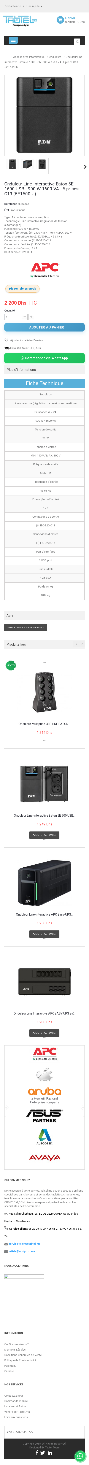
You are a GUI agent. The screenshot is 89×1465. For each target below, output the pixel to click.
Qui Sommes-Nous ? (16, 1344)
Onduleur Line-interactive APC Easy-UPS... (44, 914)
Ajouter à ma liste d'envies (26, 340)
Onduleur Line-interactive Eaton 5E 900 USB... (44, 815)
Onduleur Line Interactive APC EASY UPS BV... (44, 1013)
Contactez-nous (14, 6)
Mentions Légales (15, 1349)
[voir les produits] (45, 1055)
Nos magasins (20, 1432)
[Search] (77, 42)
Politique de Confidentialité (20, 1360)
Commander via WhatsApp (46, 358)
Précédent (4, 167)
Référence (10, 203)
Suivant (85, 167)
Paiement (10, 1365)
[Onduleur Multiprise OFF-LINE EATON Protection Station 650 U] (44, 692)
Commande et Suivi (16, 1401)
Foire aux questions (16, 1417)
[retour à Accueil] (6, 55)
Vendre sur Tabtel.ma (17, 1411)
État (6, 210)
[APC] (44, 271)
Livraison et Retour (15, 1406)
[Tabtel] (26, 21)
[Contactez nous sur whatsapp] (80, 1456)
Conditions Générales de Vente (23, 1355)
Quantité (9, 310)
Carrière (9, 1371)
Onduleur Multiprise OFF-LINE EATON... (44, 724)
